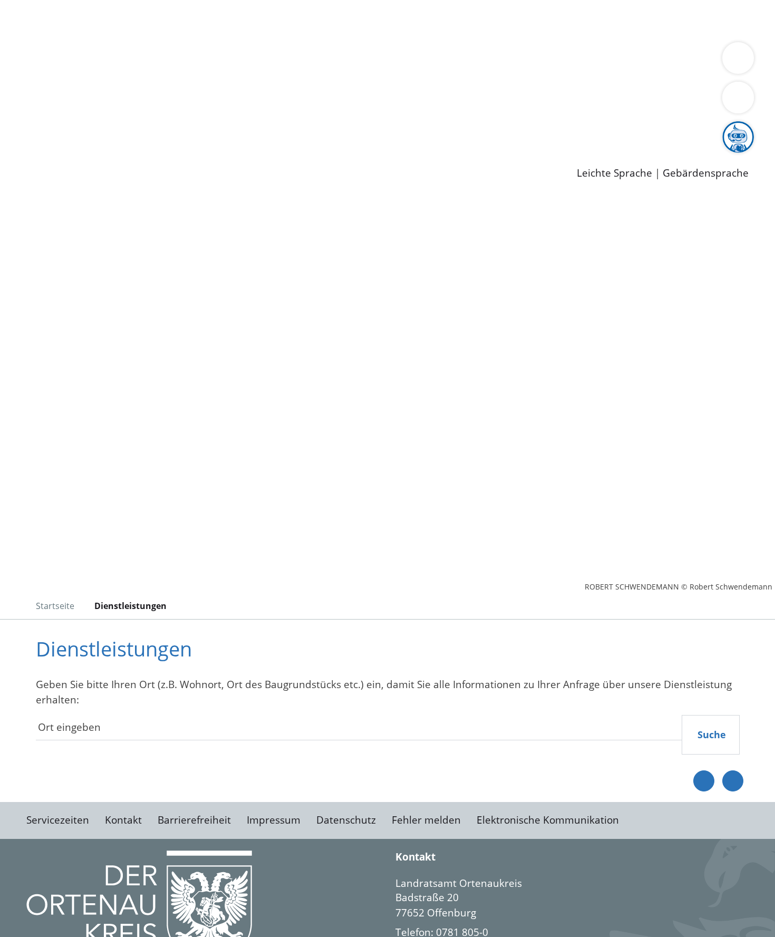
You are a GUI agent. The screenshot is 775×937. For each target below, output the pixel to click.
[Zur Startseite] (111, 284)
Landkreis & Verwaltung (56, 48)
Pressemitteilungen (75, 156)
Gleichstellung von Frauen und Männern (124, 75)
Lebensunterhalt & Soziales (126, 20)
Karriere (19, 116)
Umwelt (616, 20)
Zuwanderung (347, 61)
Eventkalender (143, 129)
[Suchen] (738, 97)
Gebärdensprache (706, 173)
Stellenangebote (67, 129)
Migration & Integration (326, 20)
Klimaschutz (495, 61)
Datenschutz (346, 820)
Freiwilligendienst (371, 129)
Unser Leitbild (449, 129)
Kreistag (19, 88)
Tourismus (551, 61)
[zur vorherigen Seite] (703, 780)
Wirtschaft (513, 20)
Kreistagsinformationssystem (98, 102)
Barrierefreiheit (194, 820)
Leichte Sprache (614, 173)
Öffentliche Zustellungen (181, 156)
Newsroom (25, 143)
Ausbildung (207, 129)
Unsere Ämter (33, 34)
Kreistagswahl (253, 102)
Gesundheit (568, 20)
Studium (256, 129)
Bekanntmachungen (627, 61)
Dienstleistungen (40, 7)
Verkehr (212, 20)
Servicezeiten (57, 820)
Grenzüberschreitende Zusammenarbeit (319, 75)
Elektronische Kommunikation (548, 820)
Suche (712, 734)
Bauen (44, 20)
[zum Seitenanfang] (732, 780)
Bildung (293, 61)
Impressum (274, 820)
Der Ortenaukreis (70, 61)
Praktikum (303, 129)
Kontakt (123, 820)
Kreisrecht (193, 102)
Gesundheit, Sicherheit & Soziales (193, 61)
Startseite (55, 606)
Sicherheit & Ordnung (435, 20)
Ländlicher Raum (423, 61)
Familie (251, 20)
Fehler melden (426, 820)
